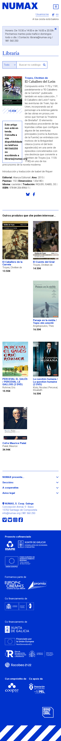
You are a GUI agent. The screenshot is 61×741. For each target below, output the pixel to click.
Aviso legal (14, 493)
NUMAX (20, 6)
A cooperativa (16, 487)
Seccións (13, 482)
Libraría (10, 53)
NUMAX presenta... (19, 477)
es (57, 14)
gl (53, 14)
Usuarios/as (42, 14)
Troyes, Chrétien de (36, 77)
